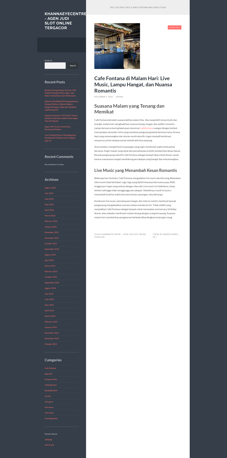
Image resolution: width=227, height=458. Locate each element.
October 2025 (51, 243)
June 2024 (49, 299)
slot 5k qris (49, 445)
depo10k (48, 374)
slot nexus (49, 407)
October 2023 (51, 344)
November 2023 (52, 338)
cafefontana (147, 128)
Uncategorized (51, 418)
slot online (49, 413)
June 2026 (49, 199)
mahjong (48, 439)
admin (119, 97)
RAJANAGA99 (51, 390)
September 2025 (52, 249)
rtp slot (48, 396)
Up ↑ (155, 237)
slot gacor (49, 401)
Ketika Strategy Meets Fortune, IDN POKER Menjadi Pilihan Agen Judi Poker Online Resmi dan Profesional (60, 93)
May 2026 (49, 204)
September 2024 (52, 282)
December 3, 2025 (103, 97)
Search (48, 61)
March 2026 (50, 215)
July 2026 (49, 193)
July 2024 (49, 294)
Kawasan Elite (51, 379)
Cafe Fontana (50, 368)
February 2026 (51, 221)
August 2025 (50, 254)
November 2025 (52, 238)
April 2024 (49, 310)
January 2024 (51, 327)
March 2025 (50, 266)
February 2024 (51, 321)
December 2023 (52, 333)
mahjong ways (51, 385)
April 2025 (49, 260)
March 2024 (50, 316)
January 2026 (51, 227)
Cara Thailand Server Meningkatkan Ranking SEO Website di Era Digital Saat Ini (60, 138)
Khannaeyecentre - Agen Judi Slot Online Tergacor (65, 20)
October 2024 (51, 277)
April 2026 (49, 210)
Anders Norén (170, 234)
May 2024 (49, 305)
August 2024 (50, 288)
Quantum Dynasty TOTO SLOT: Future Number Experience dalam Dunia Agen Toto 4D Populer (61, 118)
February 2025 (51, 271)
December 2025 (52, 232)
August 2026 (50, 187)
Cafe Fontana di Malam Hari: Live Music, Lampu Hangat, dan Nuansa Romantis (133, 84)
